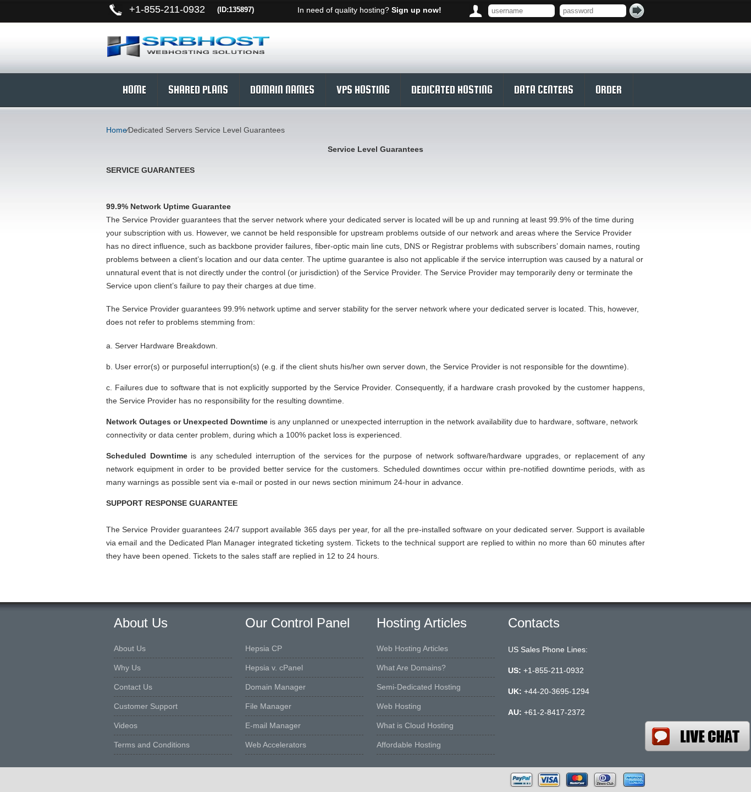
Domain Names (282, 90)
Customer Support (146, 706)
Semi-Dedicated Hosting (419, 686)
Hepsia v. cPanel (274, 667)
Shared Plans (198, 90)
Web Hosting (399, 706)
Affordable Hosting (409, 744)
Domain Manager (275, 686)
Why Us (127, 667)
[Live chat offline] (697, 736)
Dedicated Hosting (451, 90)
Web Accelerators (275, 744)
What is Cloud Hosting (415, 725)
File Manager (268, 706)
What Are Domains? (411, 667)
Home (134, 90)
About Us (130, 648)
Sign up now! (416, 10)
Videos (125, 725)
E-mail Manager (273, 725)
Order (608, 90)
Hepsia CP (263, 648)
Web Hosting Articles (412, 648)
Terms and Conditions (152, 744)
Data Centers (543, 90)
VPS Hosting (362, 90)
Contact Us (133, 686)
